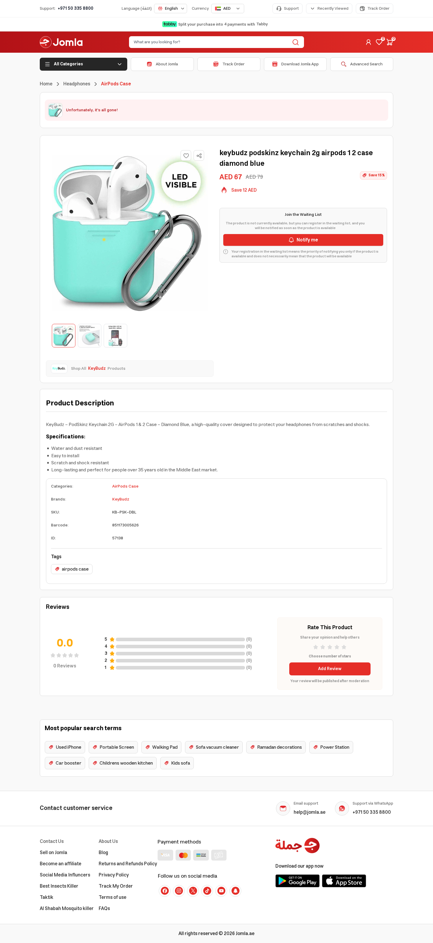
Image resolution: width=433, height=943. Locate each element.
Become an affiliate (60, 863)
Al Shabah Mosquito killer (67, 908)
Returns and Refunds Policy (128, 863)
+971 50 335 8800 (75, 8)
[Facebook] (165, 891)
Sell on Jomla (53, 852)
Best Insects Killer (59, 886)
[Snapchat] (235, 891)
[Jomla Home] (61, 42)
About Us (108, 841)
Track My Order (116, 886)
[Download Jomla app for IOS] (344, 880)
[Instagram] (179, 891)
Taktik (46, 897)
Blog (103, 852)
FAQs (104, 908)
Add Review (329, 668)
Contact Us (52, 841)
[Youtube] (221, 891)
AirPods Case (125, 486)
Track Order (378, 8)
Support (291, 8)
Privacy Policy (114, 875)
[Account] (368, 42)
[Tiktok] (207, 891)
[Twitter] (193, 891)
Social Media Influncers (65, 875)
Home (46, 84)
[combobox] (170, 8)
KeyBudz (120, 499)
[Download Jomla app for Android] (297, 880)
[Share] (199, 155)
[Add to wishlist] (186, 155)
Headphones (76, 84)
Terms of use (112, 897)
